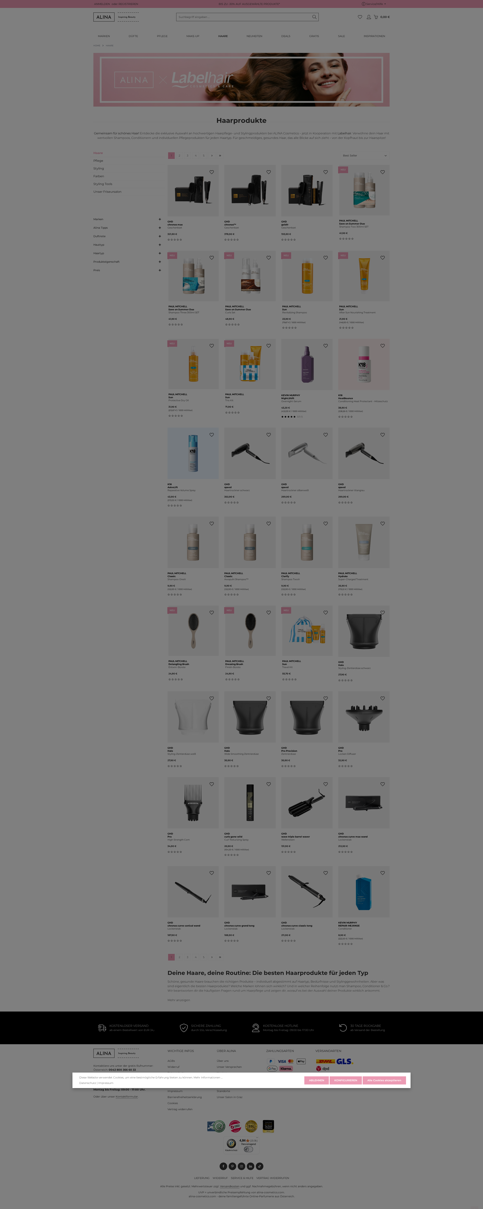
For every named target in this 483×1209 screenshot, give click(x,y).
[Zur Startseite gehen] (116, 17)
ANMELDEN (102, 4)
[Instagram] (241, 1166)
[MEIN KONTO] (369, 17)
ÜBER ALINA (226, 1051)
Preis (96, 270)
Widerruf (173, 1067)
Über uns (223, 1061)
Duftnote (99, 236)
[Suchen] (315, 17)
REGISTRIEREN (128, 4)
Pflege (98, 161)
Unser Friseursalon (107, 192)
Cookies (173, 1103)
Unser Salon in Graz (229, 1097)
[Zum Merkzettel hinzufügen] (212, 172)
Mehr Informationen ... (208, 1077)
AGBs (171, 1061)
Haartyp (98, 253)
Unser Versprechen (229, 1067)
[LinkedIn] (250, 1166)
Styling (98, 168)
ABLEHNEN (316, 1080)
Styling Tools (102, 184)
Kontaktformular (127, 1096)
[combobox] (243, 17)
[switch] (248, 1149)
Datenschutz (87, 1083)
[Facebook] (223, 1166)
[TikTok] (259, 1166)
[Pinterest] (232, 1166)
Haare (98, 153)
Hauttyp (98, 244)
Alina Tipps (100, 227)
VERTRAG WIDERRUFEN (272, 1178)
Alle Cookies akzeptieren (384, 1080)
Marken (98, 219)
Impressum (175, 1091)
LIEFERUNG (202, 1178)
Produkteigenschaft (106, 261)
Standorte (223, 1091)
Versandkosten (229, 1186)
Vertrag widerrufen (180, 1109)
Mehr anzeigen (179, 1000)
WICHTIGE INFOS (181, 1051)
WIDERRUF (220, 1178)
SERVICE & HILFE (242, 1178)
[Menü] (257, 1138)
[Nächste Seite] (212, 155)
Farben (98, 176)
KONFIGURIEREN (345, 1080)
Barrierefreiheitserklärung (185, 1097)
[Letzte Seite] (220, 155)
